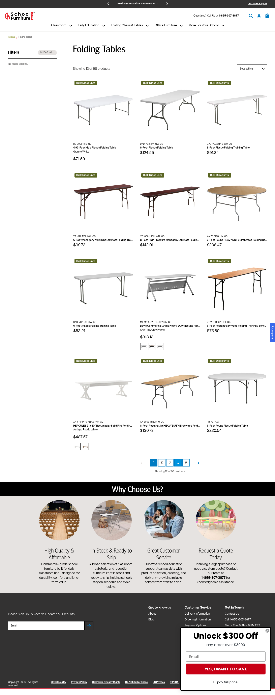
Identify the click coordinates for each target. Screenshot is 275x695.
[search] (251, 16)
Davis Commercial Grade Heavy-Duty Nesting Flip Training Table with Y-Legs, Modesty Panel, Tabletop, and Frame (170, 326)
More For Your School (203, 25)
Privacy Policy (79, 682)
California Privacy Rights (106, 682)
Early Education (88, 25)
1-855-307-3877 (229, 16)
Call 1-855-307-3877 (238, 619)
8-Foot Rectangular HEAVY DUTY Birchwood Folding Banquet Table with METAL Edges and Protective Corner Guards (170, 426)
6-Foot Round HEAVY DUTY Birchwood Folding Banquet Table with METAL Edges (237, 240)
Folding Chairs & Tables (127, 25)
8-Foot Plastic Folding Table (156, 147)
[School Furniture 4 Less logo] (20, 16)
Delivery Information (197, 613)
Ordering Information (198, 619)
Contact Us (232, 613)
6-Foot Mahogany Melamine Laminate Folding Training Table (103, 240)
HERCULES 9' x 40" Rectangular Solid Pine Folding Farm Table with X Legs (103, 426)
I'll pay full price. (225, 682)
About (152, 613)
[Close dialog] (267, 631)
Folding (11, 37)
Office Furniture (166, 25)
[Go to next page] (198, 462)
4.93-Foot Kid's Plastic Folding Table (94, 147)
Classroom (58, 25)
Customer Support (257, 4)
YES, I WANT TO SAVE (226, 669)
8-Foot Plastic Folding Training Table (228, 147)
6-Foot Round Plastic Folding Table (227, 426)
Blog (151, 619)
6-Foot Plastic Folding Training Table (94, 326)
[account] (259, 16)
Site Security (58, 682)
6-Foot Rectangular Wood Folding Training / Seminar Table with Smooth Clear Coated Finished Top (237, 326)
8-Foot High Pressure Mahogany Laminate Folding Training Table (170, 240)
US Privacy (159, 682)
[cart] (267, 18)
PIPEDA (174, 682)
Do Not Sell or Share (136, 682)
